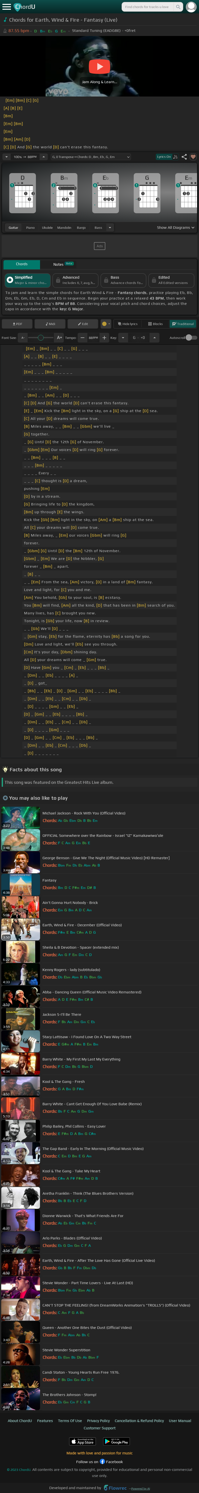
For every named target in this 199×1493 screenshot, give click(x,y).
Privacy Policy (98, 1420)
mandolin (64, 228)
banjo (81, 228)
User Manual (180, 1420)
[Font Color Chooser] (105, 324)
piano (30, 228)
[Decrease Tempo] (6, 156)
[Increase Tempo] (44, 156)
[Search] (178, 7)
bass (98, 228)
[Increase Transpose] (154, 338)
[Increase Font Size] (59, 338)
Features (45, 1420)
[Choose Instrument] (110, 227)
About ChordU (20, 1420)
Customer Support (100, 1428)
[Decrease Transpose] (123, 338)
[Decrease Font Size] (22, 338)
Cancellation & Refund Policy (139, 1420)
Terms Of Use (70, 1420)
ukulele (47, 228)
